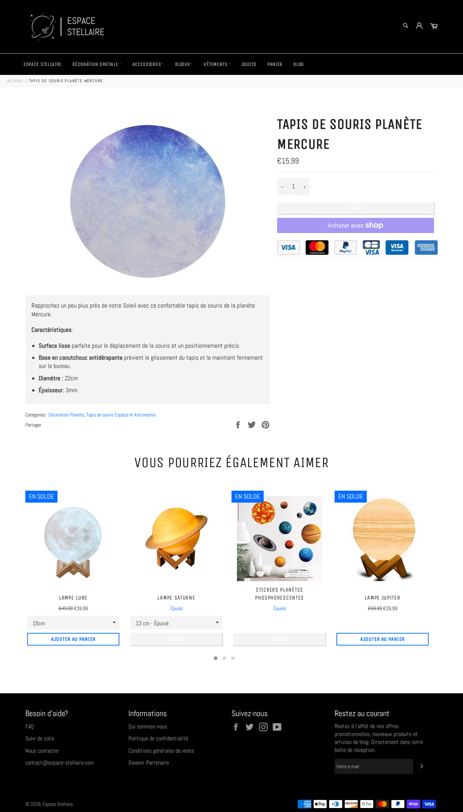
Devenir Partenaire (148, 762)
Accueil (15, 80)
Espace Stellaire (42, 64)
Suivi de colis (39, 738)
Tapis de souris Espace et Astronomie (121, 414)
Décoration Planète (66, 414)
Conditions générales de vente (161, 750)
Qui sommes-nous (147, 726)
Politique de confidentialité (158, 738)
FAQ (29, 726)
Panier (275, 64)
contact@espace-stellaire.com (59, 762)
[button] (215, 658)
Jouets (249, 64)
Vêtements (215, 64)
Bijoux (182, 64)
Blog (298, 64)
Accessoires (146, 64)
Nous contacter (42, 750)
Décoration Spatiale (95, 64)
